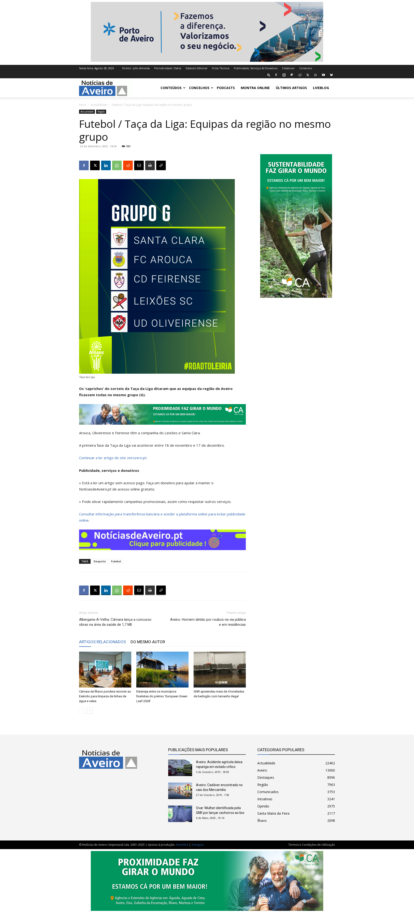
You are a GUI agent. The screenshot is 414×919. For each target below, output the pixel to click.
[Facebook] (276, 75)
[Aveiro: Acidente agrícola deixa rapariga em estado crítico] (180, 768)
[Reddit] (299, 75)
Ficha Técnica (220, 68)
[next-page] (90, 711)
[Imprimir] (150, 165)
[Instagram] (284, 75)
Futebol (116, 561)
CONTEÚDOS (171, 87)
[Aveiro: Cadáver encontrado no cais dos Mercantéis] (180, 791)
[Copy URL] (161, 165)
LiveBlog (321, 87)
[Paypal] (291, 75)
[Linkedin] (106, 165)
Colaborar (288, 68)
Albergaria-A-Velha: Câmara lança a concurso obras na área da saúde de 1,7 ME (115, 622)
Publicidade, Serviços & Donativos (255, 68)
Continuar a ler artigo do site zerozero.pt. (113, 457)
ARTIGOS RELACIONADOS (102, 641)
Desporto (100, 561)
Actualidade (99, 105)
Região (101, 111)
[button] (268, 75)
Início (82, 105)
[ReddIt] (128, 165)
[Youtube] (323, 75)
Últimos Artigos (291, 87)
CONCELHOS (199, 87)
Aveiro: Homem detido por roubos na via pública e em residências (208, 622)
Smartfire (182, 845)
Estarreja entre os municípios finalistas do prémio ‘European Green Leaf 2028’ (161, 696)
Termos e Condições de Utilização (311, 845)
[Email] (139, 165)
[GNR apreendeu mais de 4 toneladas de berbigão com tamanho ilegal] (220, 670)
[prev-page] (82, 711)
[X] (307, 75)
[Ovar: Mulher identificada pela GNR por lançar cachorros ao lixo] (180, 814)
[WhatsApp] (315, 75)
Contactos (305, 68)
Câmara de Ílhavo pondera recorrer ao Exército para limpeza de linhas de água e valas (105, 696)
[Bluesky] (331, 75)
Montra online (255, 87)
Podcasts (226, 87)
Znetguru (197, 845)
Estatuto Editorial (196, 68)
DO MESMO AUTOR (148, 641)
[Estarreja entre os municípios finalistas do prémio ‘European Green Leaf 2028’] (162, 670)
